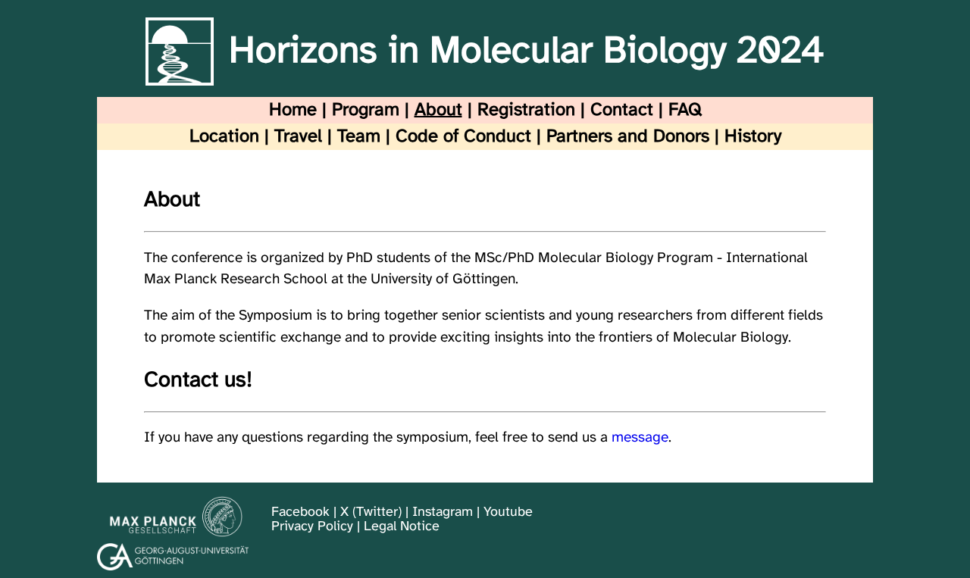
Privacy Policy (312, 527)
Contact (621, 110)
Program (365, 110)
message (640, 437)
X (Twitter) (371, 512)
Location (224, 136)
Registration (526, 110)
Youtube (508, 512)
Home (293, 110)
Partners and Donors (627, 136)
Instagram (442, 512)
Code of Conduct (463, 136)
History (752, 136)
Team (358, 136)
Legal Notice (402, 527)
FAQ (685, 110)
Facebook (300, 512)
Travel (298, 136)
